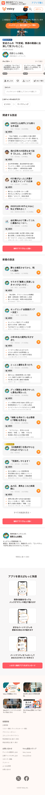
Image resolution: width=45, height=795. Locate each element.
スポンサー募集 (7, 759)
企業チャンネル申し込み (10, 755)
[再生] (38, 128)
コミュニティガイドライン (10, 735)
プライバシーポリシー (9, 732)
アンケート (5, 762)
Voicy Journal (27, 752)
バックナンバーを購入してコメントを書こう (21, 92)
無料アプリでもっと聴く (23, 248)
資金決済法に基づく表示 (10, 742)
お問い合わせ (6, 769)
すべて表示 (38, 61)
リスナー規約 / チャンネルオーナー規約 (14, 728)
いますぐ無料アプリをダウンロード (23, 665)
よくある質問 (6, 766)
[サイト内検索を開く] (30, 9)
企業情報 (5, 725)
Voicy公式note (27, 755)
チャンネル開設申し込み (10, 752)
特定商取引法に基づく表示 (10, 739)
